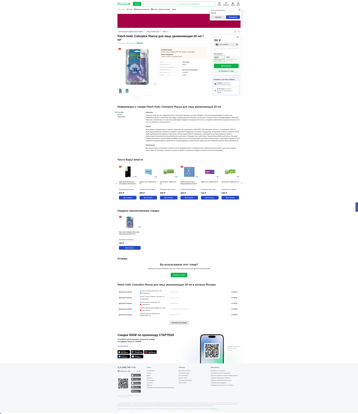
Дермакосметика (164, 9)
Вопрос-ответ (183, 378)
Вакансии (150, 378)
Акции (130, 9)
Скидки (122, 9)
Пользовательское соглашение (220, 373)
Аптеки (155, 9)
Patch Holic (185, 62)
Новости (149, 385)
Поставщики (150, 380)
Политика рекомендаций (218, 383)
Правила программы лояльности (221, 380)
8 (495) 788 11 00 (128, 367)
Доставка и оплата (185, 370)
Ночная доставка (184, 373)
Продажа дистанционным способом (222, 385)
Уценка (174, 9)
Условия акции (122, 346)
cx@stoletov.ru (214, 409)
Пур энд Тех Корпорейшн (190, 70)
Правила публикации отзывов (220, 378)
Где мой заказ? (183, 375)
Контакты (150, 383)
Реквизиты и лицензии (218, 370)
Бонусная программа (143, 9)
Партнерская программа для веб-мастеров (160, 387)
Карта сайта (182, 383)
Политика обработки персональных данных (224, 375)
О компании (150, 370)
